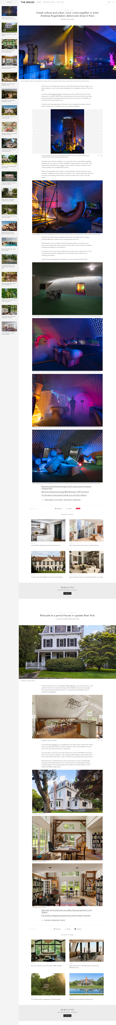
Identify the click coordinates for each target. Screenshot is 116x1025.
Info (109, 2)
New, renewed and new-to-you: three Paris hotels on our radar (86, 577)
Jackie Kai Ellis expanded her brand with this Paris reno (46, 545)
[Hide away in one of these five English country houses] (9, 160)
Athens (62, 165)
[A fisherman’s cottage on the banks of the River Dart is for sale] (9, 176)
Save (78, 508)
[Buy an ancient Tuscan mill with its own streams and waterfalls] (9, 209)
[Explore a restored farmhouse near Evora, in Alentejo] (9, 242)
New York (72, 686)
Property (39, 2)
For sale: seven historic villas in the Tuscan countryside (8, 117)
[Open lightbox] (102, 154)
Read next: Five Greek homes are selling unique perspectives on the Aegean (67, 911)
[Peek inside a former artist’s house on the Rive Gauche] (86, 530)
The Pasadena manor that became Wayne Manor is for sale (8, 101)
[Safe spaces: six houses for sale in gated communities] (9, 77)
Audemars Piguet (56, 94)
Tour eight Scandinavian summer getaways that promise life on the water (8, 267)
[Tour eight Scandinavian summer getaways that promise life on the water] (9, 259)
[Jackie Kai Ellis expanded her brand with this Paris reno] (48, 530)
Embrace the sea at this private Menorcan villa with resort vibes (8, 233)
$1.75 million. (52, 692)
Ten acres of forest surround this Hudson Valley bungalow (46, 965)
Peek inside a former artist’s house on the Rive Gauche (84, 545)
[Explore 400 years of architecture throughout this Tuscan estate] (9, 193)
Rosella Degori (70, 10)
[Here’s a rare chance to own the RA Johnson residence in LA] (9, 277)
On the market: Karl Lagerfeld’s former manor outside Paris (47, 577)
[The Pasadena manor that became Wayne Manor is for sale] (9, 94)
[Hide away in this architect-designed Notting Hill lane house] (9, 61)
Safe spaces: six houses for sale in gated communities (8, 84)
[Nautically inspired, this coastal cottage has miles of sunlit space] (9, 127)
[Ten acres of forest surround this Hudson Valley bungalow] (48, 951)
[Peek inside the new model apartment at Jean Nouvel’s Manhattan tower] (86, 951)
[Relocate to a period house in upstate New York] (9, 28)
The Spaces (27, 2)
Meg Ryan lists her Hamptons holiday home (81, 999)
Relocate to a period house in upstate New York (9, 35)
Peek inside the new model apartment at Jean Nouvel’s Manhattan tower (84, 966)
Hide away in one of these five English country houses (9, 167)
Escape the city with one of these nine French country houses (9, 300)
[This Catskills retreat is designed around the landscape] (48, 984)
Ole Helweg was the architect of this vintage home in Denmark (9, 317)
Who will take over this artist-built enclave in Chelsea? (8, 333)
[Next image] (101, 131)
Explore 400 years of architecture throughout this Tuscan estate (8, 200)
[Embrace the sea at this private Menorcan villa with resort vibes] (9, 226)
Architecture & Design (49, 2)
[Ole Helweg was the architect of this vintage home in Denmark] (9, 310)
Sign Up (67, 593)
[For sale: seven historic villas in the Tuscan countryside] (9, 110)
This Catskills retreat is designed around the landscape (45, 999)
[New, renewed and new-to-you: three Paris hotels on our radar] (86, 562)
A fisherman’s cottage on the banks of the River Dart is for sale (9, 183)
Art (61, 10)
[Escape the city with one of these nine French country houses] (9, 293)
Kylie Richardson (71, 612)
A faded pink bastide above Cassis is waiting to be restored (9, 150)
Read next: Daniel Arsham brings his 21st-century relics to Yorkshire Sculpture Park (66, 487)
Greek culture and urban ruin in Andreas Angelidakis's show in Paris (9, 18)
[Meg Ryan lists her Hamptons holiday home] (86, 984)
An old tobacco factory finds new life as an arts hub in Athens (64, 495)
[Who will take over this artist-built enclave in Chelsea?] (9, 326)
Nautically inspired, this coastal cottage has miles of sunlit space (9, 134)
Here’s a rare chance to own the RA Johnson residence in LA (8, 284)
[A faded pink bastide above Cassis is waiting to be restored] (9, 143)
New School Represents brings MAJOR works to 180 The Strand (65, 492)
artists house (48, 920)
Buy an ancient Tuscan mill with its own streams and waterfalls (9, 216)
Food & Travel (60, 2)
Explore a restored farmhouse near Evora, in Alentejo (9, 250)
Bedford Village (55, 920)
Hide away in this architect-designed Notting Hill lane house (9, 68)
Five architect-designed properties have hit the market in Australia (66, 915)
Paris (87, 86)
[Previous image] (34, 131)
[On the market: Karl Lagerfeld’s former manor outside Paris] (48, 562)
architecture (55, 744)
